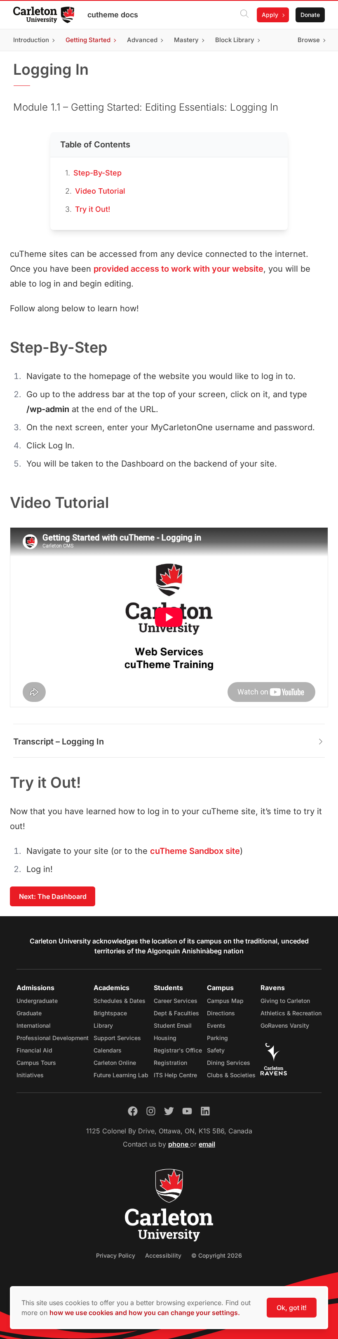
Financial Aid (34, 1050)
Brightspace (110, 1013)
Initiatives (30, 1074)
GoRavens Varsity (285, 1025)
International (33, 1025)
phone (179, 1144)
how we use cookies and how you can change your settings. (144, 1312)
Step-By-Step (97, 172)
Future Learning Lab (121, 1074)
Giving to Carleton (285, 1000)
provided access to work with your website (178, 269)
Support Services (117, 1037)
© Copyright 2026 (216, 1255)
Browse (309, 40)
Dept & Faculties (176, 1013)
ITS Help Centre (175, 1074)
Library (103, 1025)
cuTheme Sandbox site (195, 851)
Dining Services (228, 1062)
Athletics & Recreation (291, 1013)
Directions (221, 1013)
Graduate (29, 1013)
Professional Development (52, 1037)
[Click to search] (244, 14)
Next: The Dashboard (53, 896)
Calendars (108, 1050)
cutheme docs (112, 14)
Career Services (175, 1000)
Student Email (173, 1025)
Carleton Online (115, 1062)
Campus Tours (36, 1062)
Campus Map (225, 1000)
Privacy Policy (115, 1255)
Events (216, 1025)
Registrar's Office (178, 1050)
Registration (170, 1062)
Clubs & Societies (231, 1074)
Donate (310, 14)
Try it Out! (92, 209)
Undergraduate (37, 1000)
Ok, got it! (292, 1307)
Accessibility (163, 1255)
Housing (165, 1037)
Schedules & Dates (120, 1000)
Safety (216, 1050)
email (207, 1144)
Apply (270, 14)
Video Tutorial (100, 191)
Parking (217, 1037)
